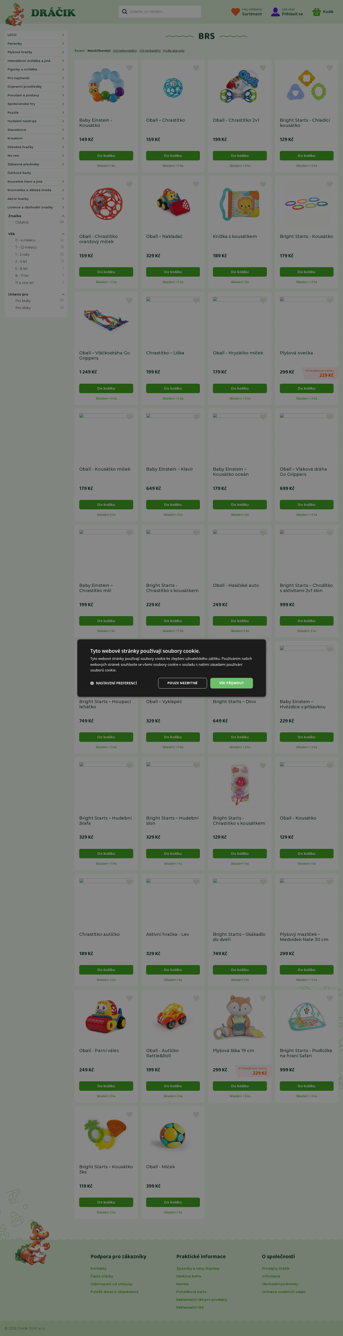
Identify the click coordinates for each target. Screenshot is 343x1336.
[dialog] (171, 668)
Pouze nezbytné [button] (182, 683)
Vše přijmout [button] (231, 683)
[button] (113, 683)
